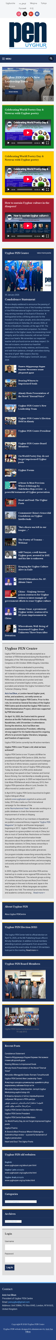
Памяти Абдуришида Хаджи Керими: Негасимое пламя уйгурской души (31, 369)
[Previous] (45, 98)
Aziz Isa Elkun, (11, 693)
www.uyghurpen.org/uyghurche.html (20, 1173)
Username (9, 1241)
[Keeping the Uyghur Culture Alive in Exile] (10, 569)
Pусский (22, 8)
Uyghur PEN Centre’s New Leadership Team (23, 1078)
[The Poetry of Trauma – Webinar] (10, 542)
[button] (6, 58)
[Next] (51, 98)
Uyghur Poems (11, 1128)
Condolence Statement (15, 1053)
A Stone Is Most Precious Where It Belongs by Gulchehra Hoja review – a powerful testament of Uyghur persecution (26, 1135)
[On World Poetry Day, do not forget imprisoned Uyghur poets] (10, 458)
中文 (32, 8)
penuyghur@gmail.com (19, 1302)
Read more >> (32, 950)
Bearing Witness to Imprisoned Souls (20, 1064)
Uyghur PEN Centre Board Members (20, 1117)
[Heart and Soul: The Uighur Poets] (10, 502)
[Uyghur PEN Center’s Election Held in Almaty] (10, 420)
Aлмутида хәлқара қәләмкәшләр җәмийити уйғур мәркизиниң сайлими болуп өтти (24, 77)
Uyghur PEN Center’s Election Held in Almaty (23, 1110)
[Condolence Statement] (28, 276)
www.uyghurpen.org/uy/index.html (20, 1180)
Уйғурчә (33, 3)
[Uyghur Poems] (10, 472)
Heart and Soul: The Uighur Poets (19, 1142)
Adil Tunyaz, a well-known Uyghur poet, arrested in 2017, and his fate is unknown (34, 555)
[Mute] (43, 143)
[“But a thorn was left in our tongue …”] (10, 529)
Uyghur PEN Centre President (17, 1113)
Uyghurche (10, 3)
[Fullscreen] (47, 143)
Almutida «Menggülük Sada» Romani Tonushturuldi (27, 1075)
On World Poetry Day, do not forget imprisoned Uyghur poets (33, 459)
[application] (28, 132)
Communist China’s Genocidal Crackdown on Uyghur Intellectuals (34, 516)
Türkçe (44, 3)
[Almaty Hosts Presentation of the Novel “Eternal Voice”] (10, 395)
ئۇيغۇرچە (22, 3)
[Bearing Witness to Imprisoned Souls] (10, 383)
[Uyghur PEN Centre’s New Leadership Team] (10, 408)
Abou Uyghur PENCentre (15, 914)
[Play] (8, 143)
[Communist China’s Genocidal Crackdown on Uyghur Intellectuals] (10, 515)
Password (9, 1254)
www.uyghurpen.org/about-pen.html (20, 1165)
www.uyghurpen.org (20, 799)
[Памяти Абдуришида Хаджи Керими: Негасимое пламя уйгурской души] (10, 368)
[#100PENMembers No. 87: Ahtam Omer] (10, 581)
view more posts (44, 253)
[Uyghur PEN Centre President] (10, 433)
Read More (13, 92)
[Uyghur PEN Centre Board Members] (10, 446)
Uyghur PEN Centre (17, 253)
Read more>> (39, 893)
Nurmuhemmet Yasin (19, 808)
